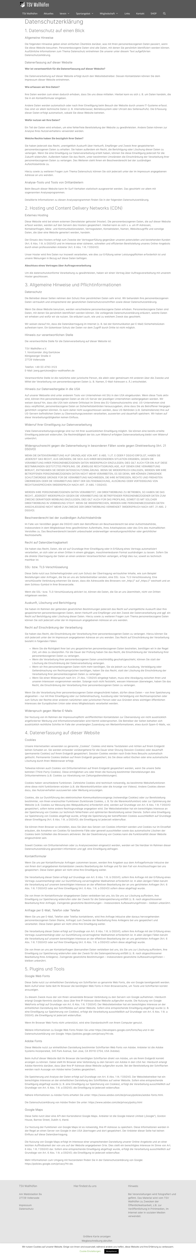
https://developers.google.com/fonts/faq (118, 1030)
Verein (63, 13)
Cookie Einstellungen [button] (90, 1251)
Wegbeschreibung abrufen (97, 1240)
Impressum (25, 1205)
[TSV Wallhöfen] (35, 4)
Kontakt (140, 13)
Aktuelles (48, 13)
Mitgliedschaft (107, 13)
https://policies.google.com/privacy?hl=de (89, 1033)
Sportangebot (83, 13)
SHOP (154, 13)
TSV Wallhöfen (29, 13)
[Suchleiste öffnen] (164, 13)
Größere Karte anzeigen (97, 1236)
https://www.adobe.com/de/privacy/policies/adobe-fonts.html (127, 1095)
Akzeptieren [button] (111, 1251)
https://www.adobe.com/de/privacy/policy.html (115, 1102)
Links (127, 13)
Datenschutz (26, 1208)
